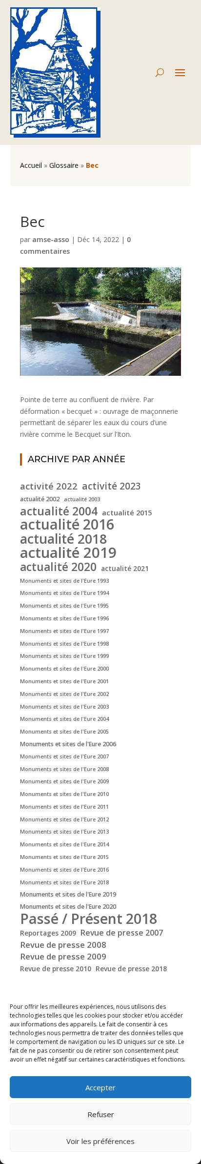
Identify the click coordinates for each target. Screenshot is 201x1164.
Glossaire (64, 165)
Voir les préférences (100, 1141)
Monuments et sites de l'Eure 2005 (64, 731)
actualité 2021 (125, 568)
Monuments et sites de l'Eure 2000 (64, 668)
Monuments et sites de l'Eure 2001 (64, 681)
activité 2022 (49, 486)
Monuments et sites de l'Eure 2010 (64, 794)
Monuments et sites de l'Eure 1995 (64, 605)
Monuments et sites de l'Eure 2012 (64, 819)
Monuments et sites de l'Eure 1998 (64, 643)
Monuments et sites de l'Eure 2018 (64, 882)
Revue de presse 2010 (55, 968)
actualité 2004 (59, 511)
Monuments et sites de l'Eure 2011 (64, 806)
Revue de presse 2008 (63, 944)
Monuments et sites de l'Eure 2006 (68, 744)
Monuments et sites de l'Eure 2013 (64, 831)
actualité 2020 (58, 567)
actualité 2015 (127, 512)
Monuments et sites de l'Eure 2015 (64, 857)
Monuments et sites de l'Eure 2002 (64, 694)
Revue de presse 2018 (131, 968)
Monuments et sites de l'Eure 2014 (64, 844)
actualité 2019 (68, 553)
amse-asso (50, 239)
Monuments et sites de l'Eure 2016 (64, 869)
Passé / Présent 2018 (88, 918)
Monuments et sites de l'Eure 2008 (64, 769)
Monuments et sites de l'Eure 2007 (64, 756)
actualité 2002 (40, 499)
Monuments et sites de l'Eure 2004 (64, 718)
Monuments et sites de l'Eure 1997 (64, 631)
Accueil (31, 165)
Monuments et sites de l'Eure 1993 (64, 580)
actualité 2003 (82, 499)
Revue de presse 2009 (63, 956)
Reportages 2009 (48, 933)
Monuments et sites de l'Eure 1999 (64, 656)
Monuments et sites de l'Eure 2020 (68, 906)
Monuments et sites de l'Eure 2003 (64, 706)
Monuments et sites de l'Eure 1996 (64, 618)
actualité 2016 (67, 524)
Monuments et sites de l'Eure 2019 (68, 894)
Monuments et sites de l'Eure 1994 (64, 593)
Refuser (100, 1114)
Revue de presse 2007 (121, 932)
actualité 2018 (63, 539)
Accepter (100, 1087)
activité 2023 (111, 486)
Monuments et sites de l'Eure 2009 (64, 781)
